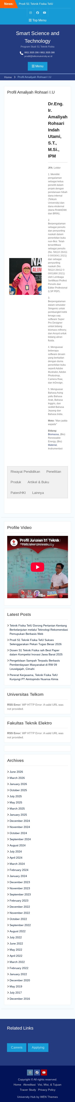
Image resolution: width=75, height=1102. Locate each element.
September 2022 (20, 925)
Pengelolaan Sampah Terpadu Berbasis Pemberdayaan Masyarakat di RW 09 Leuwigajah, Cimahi (35, 664)
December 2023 (20, 882)
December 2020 (20, 980)
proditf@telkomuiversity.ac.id (38, 56)
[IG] (31, 12)
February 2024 (19, 869)
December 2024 (20, 820)
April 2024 (16, 857)
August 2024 (18, 845)
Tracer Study (28, 1089)
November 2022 (20, 912)
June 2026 (16, 771)
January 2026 (18, 784)
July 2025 (16, 796)
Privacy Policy (46, 1089)
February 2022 (19, 968)
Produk (16, 482)
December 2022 (20, 906)
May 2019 (16, 986)
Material (52, 445)
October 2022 (18, 919)
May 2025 (16, 802)
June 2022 (16, 943)
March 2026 (17, 777)
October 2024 (18, 833)
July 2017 (16, 992)
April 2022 (16, 955)
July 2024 (16, 851)
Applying (38, 1047)
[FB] (38, 12)
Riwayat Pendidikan (25, 472)
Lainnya (38, 493)
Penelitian (53, 472)
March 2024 (17, 863)
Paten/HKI (18, 493)
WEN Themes (49, 1096)
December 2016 (20, 998)
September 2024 (20, 839)
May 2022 (16, 949)
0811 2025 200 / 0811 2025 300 (39, 52)
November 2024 (20, 827)
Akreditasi (29, 1084)
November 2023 (20, 888)
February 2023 (19, 900)
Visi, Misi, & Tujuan (49, 1084)
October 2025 (18, 790)
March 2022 (17, 961)
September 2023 (20, 894)
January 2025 (18, 814)
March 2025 (17, 808)
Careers (16, 1047)
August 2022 (18, 931)
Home (17, 1084)
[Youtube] (45, 12)
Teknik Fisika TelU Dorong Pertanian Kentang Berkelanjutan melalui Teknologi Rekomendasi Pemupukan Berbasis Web (39, 629)
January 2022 (18, 974)
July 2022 (16, 937)
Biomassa (53, 434)
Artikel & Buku (38, 482)
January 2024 (18, 876)
